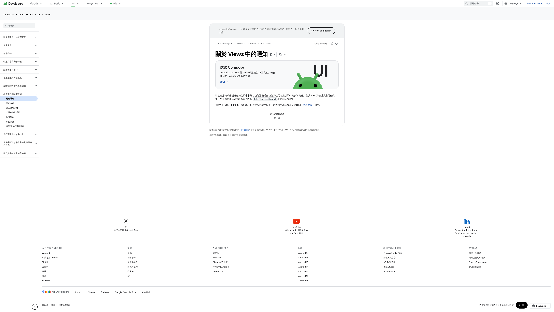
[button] (17, 37)
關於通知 (307, 104)
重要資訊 (34, 3)
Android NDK (389, 271)
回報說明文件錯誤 (477, 257)
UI (39, 14)
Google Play (93, 3)
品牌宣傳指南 (64, 305)
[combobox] (478, 3)
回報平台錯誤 (475, 253)
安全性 (45, 262)
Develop (8, 14)
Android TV (218, 271)
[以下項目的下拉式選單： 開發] (79, 3)
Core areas (25, 14)
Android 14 (303, 266)
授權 (53, 305)
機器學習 (132, 257)
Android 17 (303, 253)
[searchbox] (19, 25)
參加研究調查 (475, 266)
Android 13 (303, 271)
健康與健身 (133, 262)
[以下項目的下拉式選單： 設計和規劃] (64, 3)
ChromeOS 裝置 (220, 262)
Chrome (91, 292)
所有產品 (146, 292)
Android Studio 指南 (392, 253)
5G (129, 276)
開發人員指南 (389, 257)
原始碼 (45, 266)
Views (48, 14)
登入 (548, 3)
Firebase (105, 292)
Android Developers (223, 43)
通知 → (224, 81)
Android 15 (303, 262)
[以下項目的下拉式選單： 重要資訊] (42, 3)
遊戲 (130, 253)
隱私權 (131, 271)
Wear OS (217, 257)
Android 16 (303, 257)
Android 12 (303, 276)
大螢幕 (216, 253)
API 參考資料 (389, 262)
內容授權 (245, 130)
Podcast (46, 280)
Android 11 (303, 280)
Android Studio (534, 3)
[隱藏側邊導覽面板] (35, 307)
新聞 (44, 271)
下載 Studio (388, 266)
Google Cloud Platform (125, 292)
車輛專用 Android (221, 266)
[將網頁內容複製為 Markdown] (280, 54)
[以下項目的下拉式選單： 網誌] (121, 3)
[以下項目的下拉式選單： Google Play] (102, 3)
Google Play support (478, 262)
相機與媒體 (133, 266)
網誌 (115, 3)
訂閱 (521, 305)
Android (46, 253)
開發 (73, 3)
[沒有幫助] (336, 43)
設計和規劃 (55, 3)
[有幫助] (332, 43)
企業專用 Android (50, 257)
